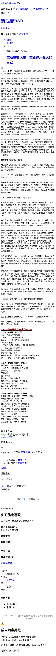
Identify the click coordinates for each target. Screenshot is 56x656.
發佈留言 (5, 489)
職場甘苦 (22, 460)
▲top (3, 468)
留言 (30, 452)
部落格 (10, 43)
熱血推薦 (22, 463)
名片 (9, 46)
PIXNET (13, 616)
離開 (15, 651)
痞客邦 (24, 452)
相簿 (9, 40)
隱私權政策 (48, 616)
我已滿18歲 (6, 651)
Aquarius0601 (7, 437)
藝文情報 (23, 34)
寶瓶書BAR (12, 20)
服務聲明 (29, 618)
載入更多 (5, 473)
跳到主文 (5, 28)
